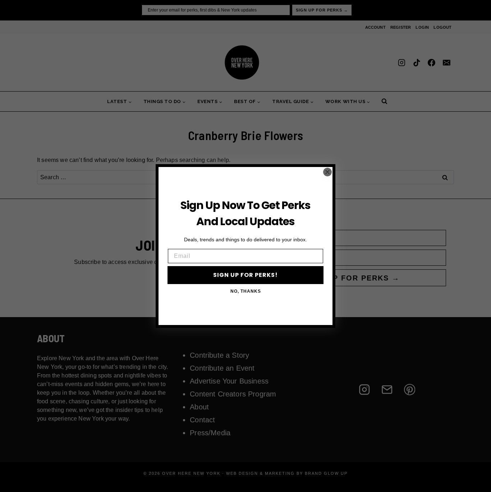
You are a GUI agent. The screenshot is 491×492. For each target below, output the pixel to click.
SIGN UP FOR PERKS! (245, 275)
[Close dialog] (327, 172)
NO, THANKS (245, 291)
